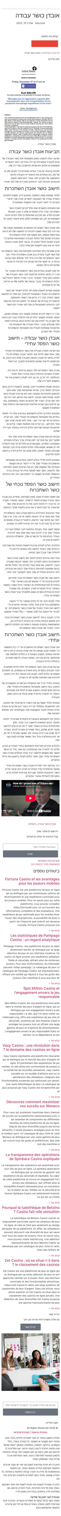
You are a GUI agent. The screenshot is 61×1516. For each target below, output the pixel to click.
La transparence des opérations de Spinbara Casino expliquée (33, 1157)
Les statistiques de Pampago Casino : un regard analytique (35, 937)
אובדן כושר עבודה (47, 823)
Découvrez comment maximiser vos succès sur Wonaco (33, 1104)
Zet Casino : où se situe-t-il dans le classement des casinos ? (32, 1262)
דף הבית (56, 53)
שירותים (46, 53)
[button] (30, 9)
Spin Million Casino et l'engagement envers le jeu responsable (37, 992)
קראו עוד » (54, 930)
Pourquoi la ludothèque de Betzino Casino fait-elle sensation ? (31, 1209)
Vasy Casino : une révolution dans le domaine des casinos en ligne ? (31, 1047)
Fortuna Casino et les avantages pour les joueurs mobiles (32, 881)
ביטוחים (32, 823)
